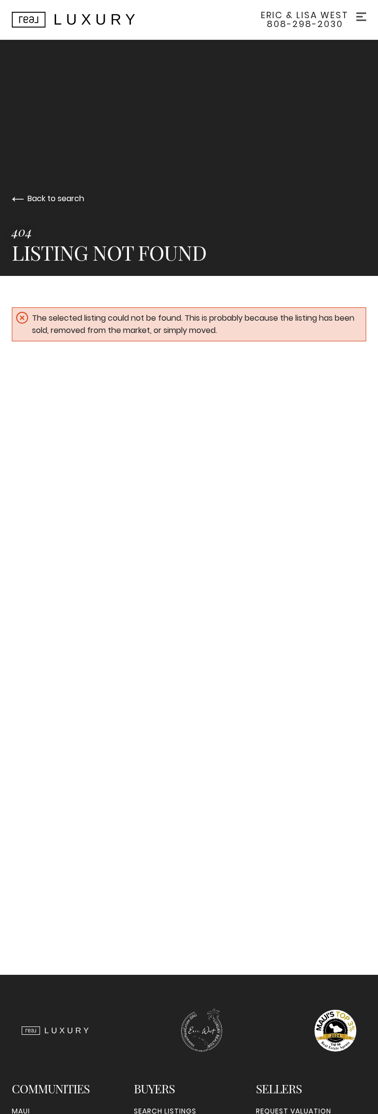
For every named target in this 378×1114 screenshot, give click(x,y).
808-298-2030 (305, 24)
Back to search (56, 198)
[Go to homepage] (83, 20)
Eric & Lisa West (304, 15)
